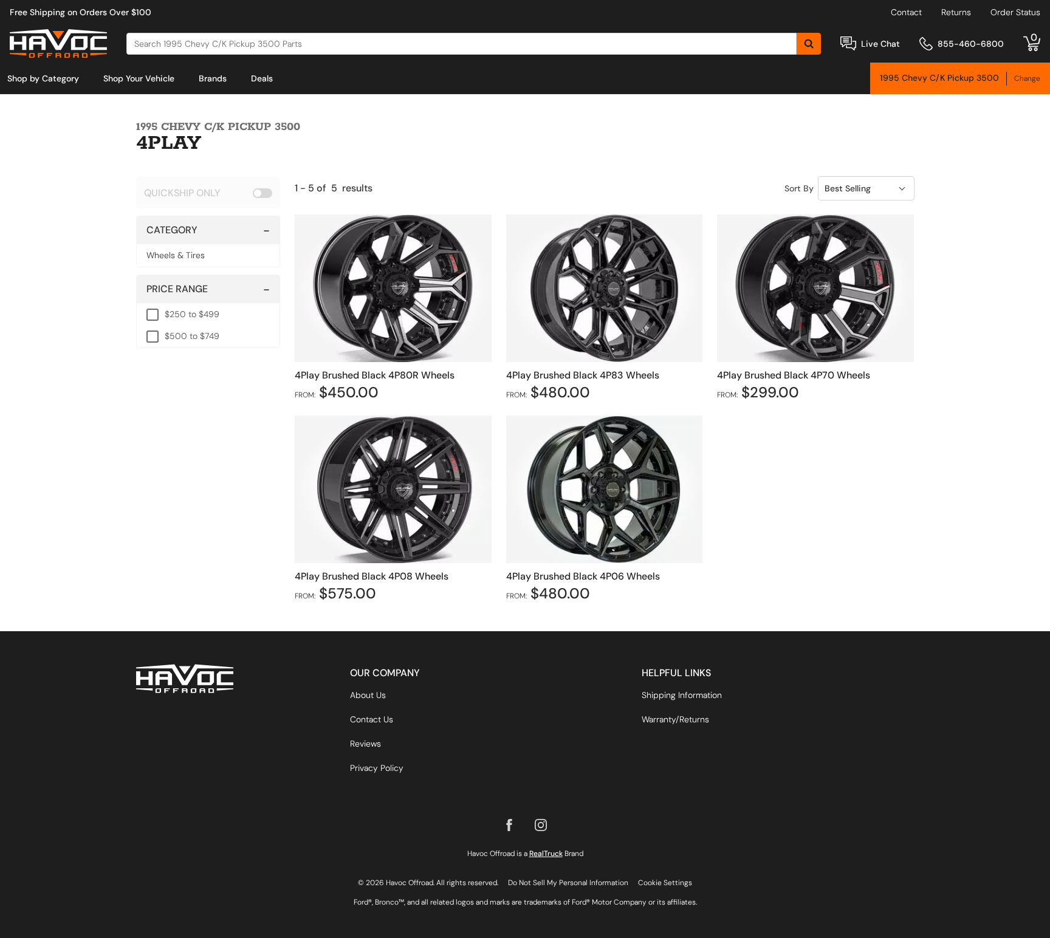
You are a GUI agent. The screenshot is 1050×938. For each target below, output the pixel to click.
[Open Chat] (848, 43)
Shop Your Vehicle (138, 78)
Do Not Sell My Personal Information (568, 883)
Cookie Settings (665, 883)
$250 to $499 (192, 314)
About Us (368, 695)
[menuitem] (43, 78)
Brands (213, 78)
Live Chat (880, 43)
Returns (956, 12)
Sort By (799, 188)
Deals (262, 78)
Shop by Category (43, 78)
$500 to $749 (192, 335)
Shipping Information (682, 695)
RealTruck (546, 853)
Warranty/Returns (675, 719)
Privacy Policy (376, 767)
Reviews (365, 743)
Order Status (1015, 12)
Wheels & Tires (175, 255)
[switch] (208, 192)
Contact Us (371, 719)
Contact (906, 12)
